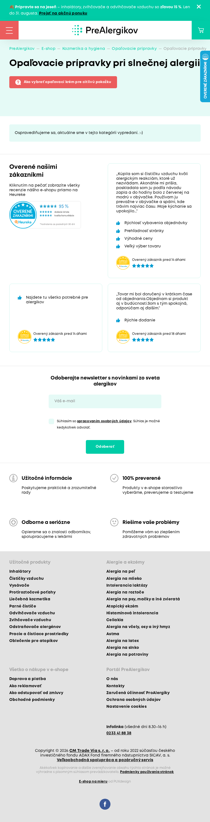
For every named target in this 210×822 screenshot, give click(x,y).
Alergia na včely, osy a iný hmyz (138, 627)
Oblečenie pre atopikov (33, 641)
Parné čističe (22, 606)
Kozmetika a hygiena (83, 48)
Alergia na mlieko (124, 578)
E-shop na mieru (93, 781)
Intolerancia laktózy (127, 585)
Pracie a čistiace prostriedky (39, 634)
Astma (112, 634)
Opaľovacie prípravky (134, 48)
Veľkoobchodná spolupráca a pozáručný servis (105, 760)
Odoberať (105, 446)
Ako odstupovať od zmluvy (36, 693)
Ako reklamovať (25, 686)
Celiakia (115, 620)
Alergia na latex (122, 641)
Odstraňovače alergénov (35, 627)
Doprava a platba (27, 679)
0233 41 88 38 (118, 733)
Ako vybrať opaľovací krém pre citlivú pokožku (67, 82)
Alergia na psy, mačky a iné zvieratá (143, 599)
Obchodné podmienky (32, 699)
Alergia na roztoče (125, 592)
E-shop (49, 48)
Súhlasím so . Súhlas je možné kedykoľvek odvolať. (108, 424)
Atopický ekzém (122, 606)
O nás (112, 679)
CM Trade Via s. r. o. (89, 750)
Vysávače (19, 585)
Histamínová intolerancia (132, 613)
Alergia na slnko (122, 647)
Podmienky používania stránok (147, 772)
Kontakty (115, 686)
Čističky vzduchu (26, 578)
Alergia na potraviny (127, 654)
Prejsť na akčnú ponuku (63, 13)
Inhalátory (20, 571)
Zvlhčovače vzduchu (30, 620)
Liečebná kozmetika (29, 599)
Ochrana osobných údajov (133, 699)
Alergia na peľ (120, 571)
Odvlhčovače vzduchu (32, 613)
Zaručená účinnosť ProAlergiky (138, 693)
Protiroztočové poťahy (32, 592)
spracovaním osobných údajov (104, 421)
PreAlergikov (22, 48)
